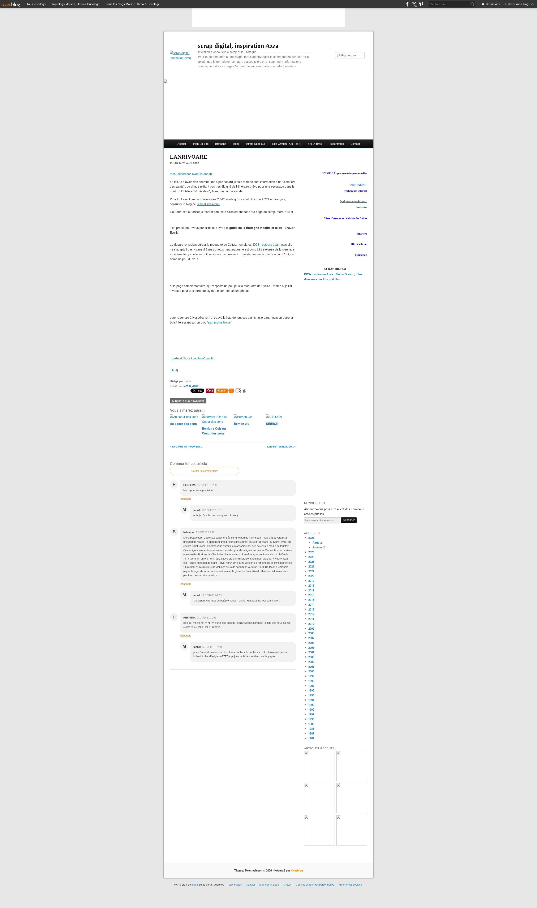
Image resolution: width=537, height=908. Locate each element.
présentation (336, 144)
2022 (311, 566)
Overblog (297, 870)
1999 (311, 676)
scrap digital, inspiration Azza (238, 45)
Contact (355, 144)
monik (195, 884)
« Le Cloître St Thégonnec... (186, 446)
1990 (311, 719)
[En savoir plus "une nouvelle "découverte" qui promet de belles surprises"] (319, 844)
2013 (311, 609)
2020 (311, 576)
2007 (311, 638)
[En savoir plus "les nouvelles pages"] (319, 812)
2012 (311, 614)
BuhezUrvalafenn (208, 204)
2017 (311, 590)
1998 (311, 681)
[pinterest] (421, 4)
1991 (311, 714)
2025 (311, 552)
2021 (311, 571)
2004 (311, 652)
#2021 (196, 386)
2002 (311, 662)
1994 (311, 700)
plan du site (201, 144)
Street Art (361, 207)
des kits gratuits (328, 279)
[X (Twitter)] (414, 4)
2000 (311, 671)
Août (316, 542)
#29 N (187, 386)
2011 (311, 619)
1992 (311, 709)
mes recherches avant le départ (191, 174)
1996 (311, 690)
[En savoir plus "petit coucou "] (319, 780)
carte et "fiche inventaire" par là (193, 358)
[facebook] (407, 4)
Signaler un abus (269, 884)
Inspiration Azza (322, 274)
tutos (236, 144)
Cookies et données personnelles (315, 884)
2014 (311, 605)
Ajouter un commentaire (204, 471)
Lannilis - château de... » (281, 446)
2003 (311, 657)
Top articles (235, 884)
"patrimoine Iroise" (219, 322)
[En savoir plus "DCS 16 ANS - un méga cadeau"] (351, 780)
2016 (311, 595)
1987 (311, 733)
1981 (311, 738)
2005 (311, 648)
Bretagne (220, 144)
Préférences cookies (350, 884)
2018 (311, 585)
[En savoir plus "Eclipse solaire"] (351, 844)
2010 (311, 624)
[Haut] (174, 370)
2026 (311, 538)
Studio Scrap (344, 274)
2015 (311, 600)
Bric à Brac (315, 144)
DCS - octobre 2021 (266, 244)
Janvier (317, 547)
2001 (311, 667)
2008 (311, 633)
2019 (311, 581)
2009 (311, 628)
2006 (311, 643)
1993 (311, 705)
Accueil (181, 144)
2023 (311, 562)
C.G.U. (287, 884)
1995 (311, 695)
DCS (307, 274)
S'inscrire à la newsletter (188, 400)
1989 (311, 724)
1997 (311, 686)
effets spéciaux (256, 144)
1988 (311, 729)
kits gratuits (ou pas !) (286, 144)
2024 (311, 557)
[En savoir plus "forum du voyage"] (351, 812)
